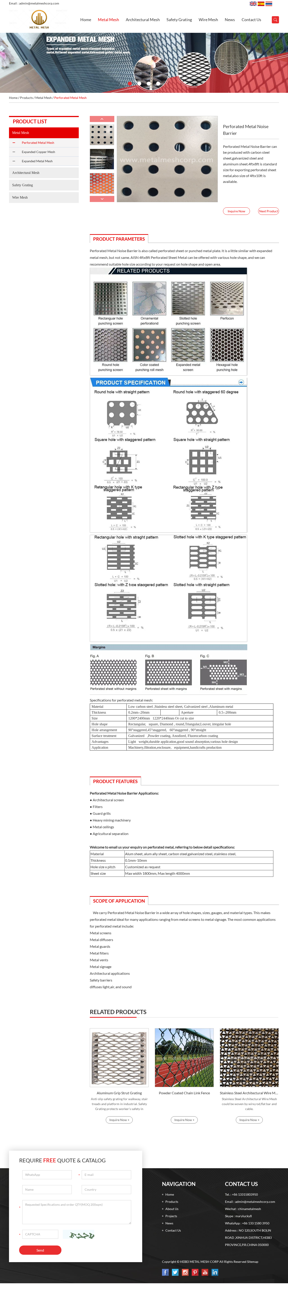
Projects (171, 1216)
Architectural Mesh (143, 19)
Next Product (268, 211)
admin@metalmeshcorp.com (255, 1201)
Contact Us (251, 19)
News (230, 19)
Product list (30, 121)
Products (26, 98)
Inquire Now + (119, 1120)
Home (85, 19)
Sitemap (252, 1261)
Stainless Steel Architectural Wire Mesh (249, 1093)
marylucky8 (243, 1216)
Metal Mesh (108, 19)
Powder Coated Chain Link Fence (184, 1093)
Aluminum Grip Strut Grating (119, 1093)
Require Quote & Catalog (62, 1160)
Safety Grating (179, 19)
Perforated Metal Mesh (70, 98)
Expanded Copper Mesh (38, 152)
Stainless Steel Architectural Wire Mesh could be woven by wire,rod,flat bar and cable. (249, 1104)
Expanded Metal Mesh (37, 161)
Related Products (118, 1011)
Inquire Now (236, 211)
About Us (171, 1209)
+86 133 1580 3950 (255, 1223)
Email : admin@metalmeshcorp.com (34, 3)
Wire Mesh (208, 19)
